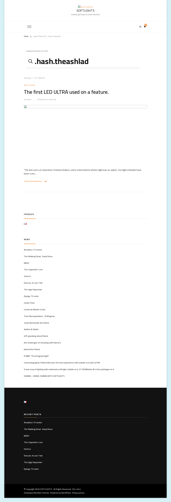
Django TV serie (31, 296)
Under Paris (29, 303)
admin (28, 99)
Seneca (27, 276)
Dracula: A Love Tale (33, 283)
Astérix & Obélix (31, 329)
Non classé (29, 85)
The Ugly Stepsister (33, 289)
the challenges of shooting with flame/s (42, 342)
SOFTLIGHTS (85, 11)
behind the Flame (32, 349)
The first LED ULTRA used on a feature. (66, 92)
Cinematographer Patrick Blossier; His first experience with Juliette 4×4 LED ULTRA (62, 362)
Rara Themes (43, 493)
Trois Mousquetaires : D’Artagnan (39, 316)
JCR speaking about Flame (36, 336)
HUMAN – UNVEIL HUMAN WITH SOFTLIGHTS (44, 376)
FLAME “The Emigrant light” (36, 356)
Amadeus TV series (33, 249)
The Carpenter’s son (33, 269)
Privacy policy (78, 493)
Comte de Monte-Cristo (34, 309)
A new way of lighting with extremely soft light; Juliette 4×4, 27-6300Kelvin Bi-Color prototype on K (69, 369)
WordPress (66, 493)
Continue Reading (33, 181)
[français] (25, 225)
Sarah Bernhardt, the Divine (36, 323)
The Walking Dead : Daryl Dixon (38, 256)
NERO (26, 263)
